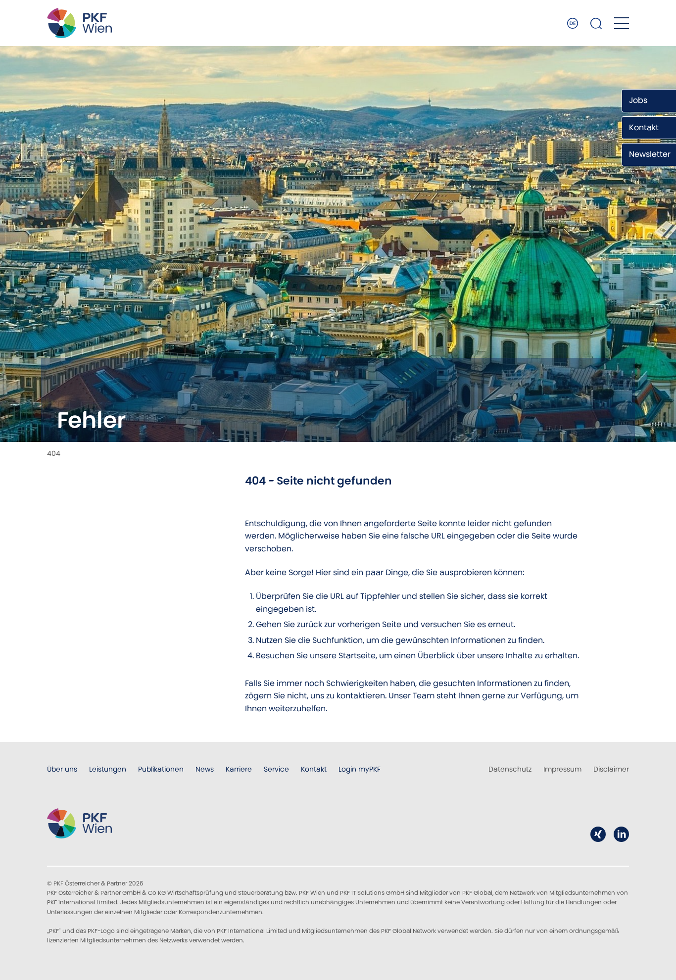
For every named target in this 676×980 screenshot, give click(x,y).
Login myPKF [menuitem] (359, 769)
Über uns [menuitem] (62, 769)
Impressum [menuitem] (562, 769)
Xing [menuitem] (598, 834)
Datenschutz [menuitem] (509, 769)
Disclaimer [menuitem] (611, 769)
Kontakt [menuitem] (314, 769)
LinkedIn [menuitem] (621, 834)
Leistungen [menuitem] (107, 769)
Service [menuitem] (276, 769)
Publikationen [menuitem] (161, 769)
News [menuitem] (204, 769)
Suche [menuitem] (596, 23)
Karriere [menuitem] (239, 769)
